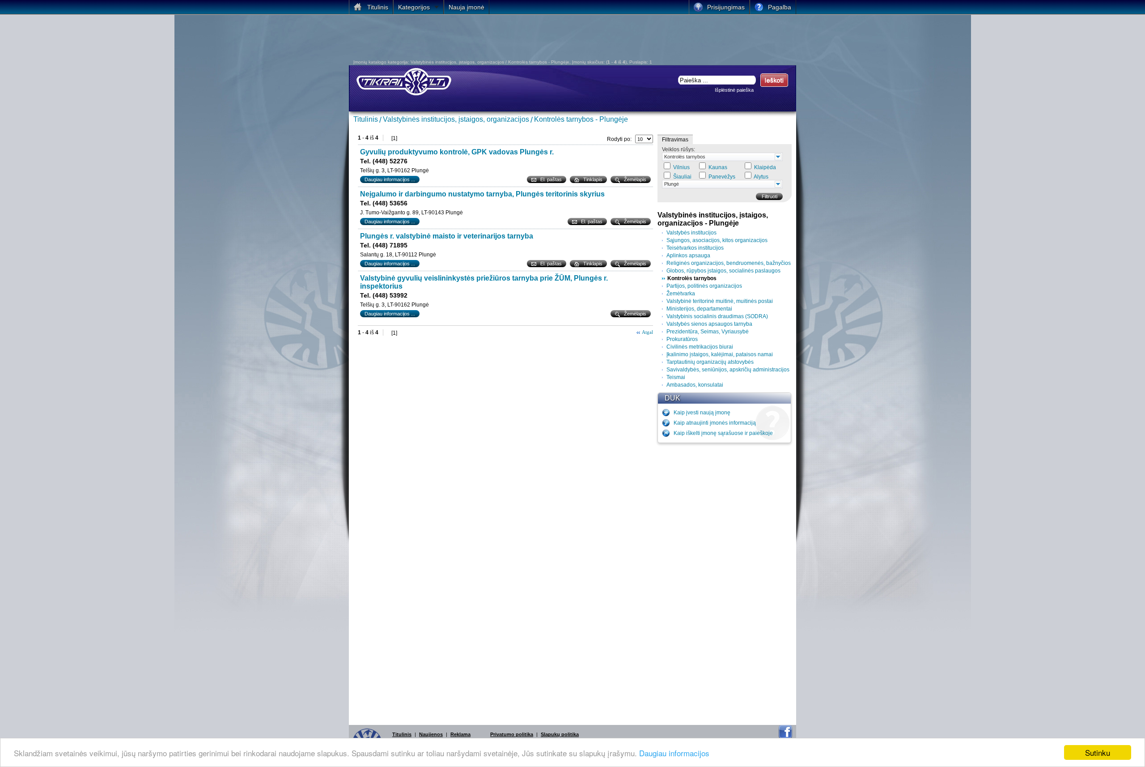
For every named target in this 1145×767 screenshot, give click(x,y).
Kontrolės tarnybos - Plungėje (581, 119)
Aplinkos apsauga (688, 255)
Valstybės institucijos (691, 233)
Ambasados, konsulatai (694, 385)
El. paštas (551, 179)
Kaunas (717, 167)
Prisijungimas (726, 7)
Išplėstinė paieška (734, 90)
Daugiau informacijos (674, 752)
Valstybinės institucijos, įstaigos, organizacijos (456, 119)
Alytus (761, 177)
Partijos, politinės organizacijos (704, 286)
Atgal (647, 332)
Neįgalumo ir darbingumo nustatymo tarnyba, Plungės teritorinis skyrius (482, 194)
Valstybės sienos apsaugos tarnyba (709, 324)
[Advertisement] (566, 39)
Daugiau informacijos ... (390, 179)
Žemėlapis (635, 179)
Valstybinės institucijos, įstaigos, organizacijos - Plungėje (712, 219)
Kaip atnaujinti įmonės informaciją (715, 423)
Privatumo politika (511, 734)
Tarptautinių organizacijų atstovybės (710, 362)
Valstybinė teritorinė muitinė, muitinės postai (719, 301)
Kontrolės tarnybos (684, 156)
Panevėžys (721, 177)
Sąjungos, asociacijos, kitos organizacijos (717, 240)
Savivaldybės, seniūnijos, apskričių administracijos (727, 369)
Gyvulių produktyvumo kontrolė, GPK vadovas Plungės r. (457, 152)
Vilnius (681, 167)
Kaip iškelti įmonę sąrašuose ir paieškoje (723, 433)
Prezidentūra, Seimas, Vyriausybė (707, 331)
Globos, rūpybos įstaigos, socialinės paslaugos (723, 271)
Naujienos (431, 734)
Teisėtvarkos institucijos (695, 248)
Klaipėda (765, 167)
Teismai (675, 377)
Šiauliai (682, 177)
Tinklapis (592, 179)
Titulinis (365, 119)
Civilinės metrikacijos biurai (699, 347)
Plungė (671, 184)
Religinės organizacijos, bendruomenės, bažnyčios (728, 263)
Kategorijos (414, 7)
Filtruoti (769, 196)
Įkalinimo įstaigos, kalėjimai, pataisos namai (719, 354)
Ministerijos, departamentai (699, 309)
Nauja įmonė (466, 7)
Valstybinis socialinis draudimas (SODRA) (717, 316)
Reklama (460, 734)
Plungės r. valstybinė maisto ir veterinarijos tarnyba (446, 236)
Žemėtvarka (680, 293)
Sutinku (1097, 752)
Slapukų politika (560, 734)
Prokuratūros (682, 339)
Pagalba (779, 7)
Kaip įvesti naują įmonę (702, 412)
